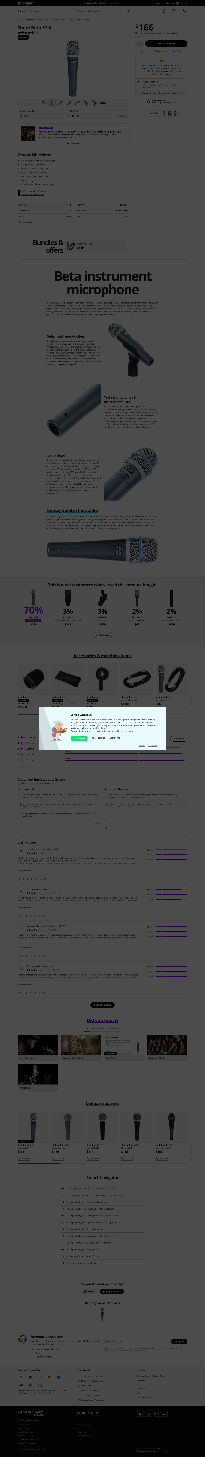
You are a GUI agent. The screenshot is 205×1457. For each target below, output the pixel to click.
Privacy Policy (153, 746)
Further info (114, 737)
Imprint (142, 746)
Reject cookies (98, 737)
